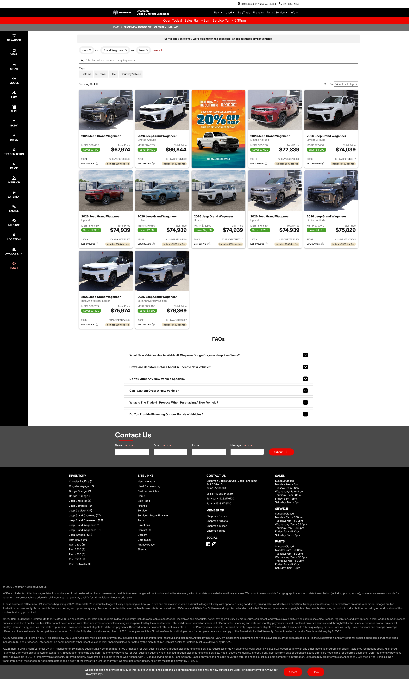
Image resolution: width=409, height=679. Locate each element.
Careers (142, 534)
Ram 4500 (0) (77, 554)
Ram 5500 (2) (77, 559)
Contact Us (144, 530)
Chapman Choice (216, 516)
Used (229, 12)
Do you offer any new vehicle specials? (157, 379)
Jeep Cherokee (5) (80, 500)
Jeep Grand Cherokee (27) (85, 515)
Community (144, 539)
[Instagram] (214, 544)
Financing (258, 12)
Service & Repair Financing (153, 515)
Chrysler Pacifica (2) (81, 481)
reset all (157, 50)
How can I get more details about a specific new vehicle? (170, 367)
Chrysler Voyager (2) (81, 486)
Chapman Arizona (217, 520)
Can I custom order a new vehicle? (154, 390)
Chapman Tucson (216, 525)
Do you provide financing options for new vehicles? (166, 414)
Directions (144, 525)
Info (293, 12)
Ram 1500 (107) (78, 539)
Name (125, 445)
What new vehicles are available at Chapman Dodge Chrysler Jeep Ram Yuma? (184, 355)
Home (116, 27)
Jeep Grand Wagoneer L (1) (85, 530)
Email (164, 445)
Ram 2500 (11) (77, 544)
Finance (142, 505)
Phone (195, 445)
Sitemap (142, 549)
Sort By (328, 84)
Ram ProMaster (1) (80, 564)
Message (242, 445)
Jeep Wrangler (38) (80, 534)
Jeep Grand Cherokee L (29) (86, 520)
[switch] (86, 74)
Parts (141, 520)
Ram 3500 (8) (77, 549)
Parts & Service (276, 12)
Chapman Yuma (215, 530)
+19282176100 (225, 498)
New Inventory (146, 481)
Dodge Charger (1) (80, 491)
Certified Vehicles (148, 491)
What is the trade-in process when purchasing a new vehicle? (173, 402)
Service (142, 510)
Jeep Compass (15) (80, 505)
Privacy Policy (146, 544)
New (217, 12)
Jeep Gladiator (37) (80, 510)
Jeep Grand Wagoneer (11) (84, 525)
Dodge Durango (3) (80, 496)
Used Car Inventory (149, 486)
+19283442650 (223, 493)
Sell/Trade (244, 12)
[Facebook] (208, 544)
